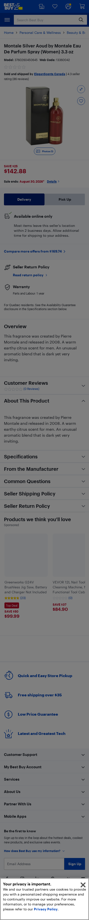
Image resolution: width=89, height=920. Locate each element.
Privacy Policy (46, 909)
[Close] (83, 884)
